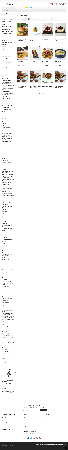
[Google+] (34, 438)
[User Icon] (59, 4)
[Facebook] (28, 438)
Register (64, 3)
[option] (8, 376)
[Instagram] (37, 438)
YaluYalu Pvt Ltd (11, 445)
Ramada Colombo (8, 10)
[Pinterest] (40, 438)
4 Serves (4, 360)
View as (19, 19)
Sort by (54, 19)
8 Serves (4, 362)
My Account (62, 4)
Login (61, 3)
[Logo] (9, 4)
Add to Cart (8, 383)
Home (4, 10)
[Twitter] (31, 438)
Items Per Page (43, 19)
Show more (41, 93)
